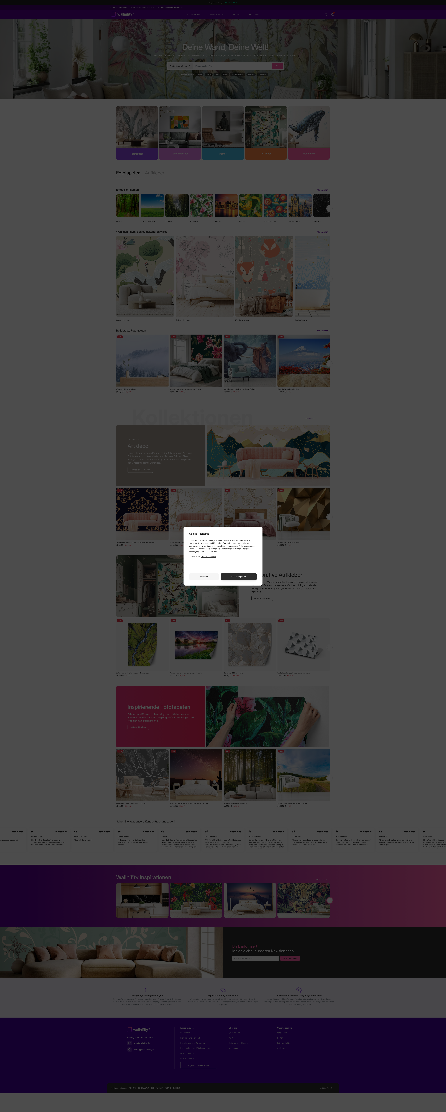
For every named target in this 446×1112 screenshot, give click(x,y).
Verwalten (204, 576)
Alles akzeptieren (238, 576)
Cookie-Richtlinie (208, 556)
